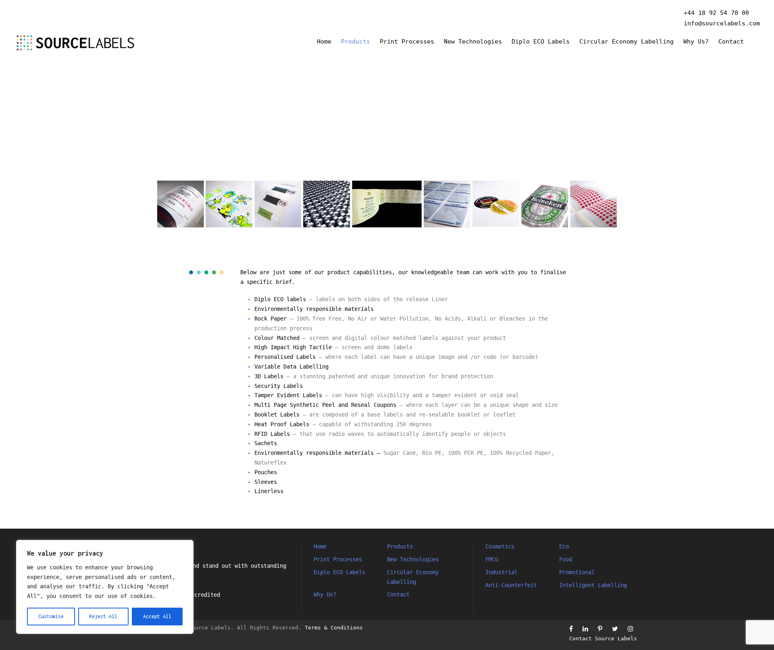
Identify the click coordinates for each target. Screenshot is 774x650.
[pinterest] (600, 628)
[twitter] (615, 628)
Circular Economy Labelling (626, 41)
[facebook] (571, 628)
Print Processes (407, 41)
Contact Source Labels (603, 638)
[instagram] (630, 628)
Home (324, 41)
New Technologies (473, 41)
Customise (51, 616)
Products (355, 41)
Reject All (103, 616)
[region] (105, 587)
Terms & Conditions (334, 628)
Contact (731, 41)
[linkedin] (585, 628)
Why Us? (696, 41)
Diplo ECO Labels (541, 41)
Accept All (157, 616)
